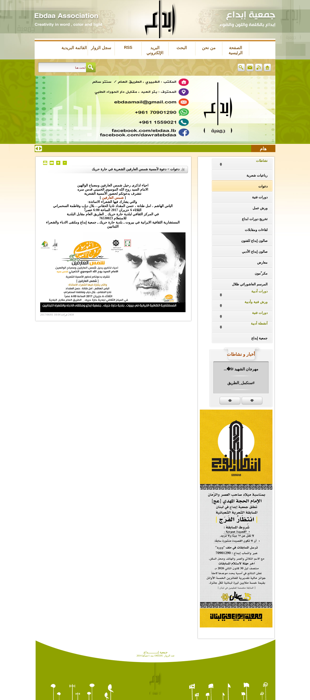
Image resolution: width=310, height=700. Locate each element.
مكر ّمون (261, 273)
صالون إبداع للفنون (254, 241)
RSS (128, 47)
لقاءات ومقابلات (256, 230)
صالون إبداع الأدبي (255, 251)
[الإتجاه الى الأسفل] (252, 400)
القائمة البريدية (74, 47)
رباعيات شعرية (257, 175)
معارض (262, 262)
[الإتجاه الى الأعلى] (230, 400)
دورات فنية (260, 197)
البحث (182, 47)
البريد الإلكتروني (155, 50)
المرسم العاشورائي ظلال (250, 284)
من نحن (209, 47)
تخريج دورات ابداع (255, 219)
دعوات (263, 186)
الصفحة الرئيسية (236, 50)
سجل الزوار (101, 47)
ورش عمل (260, 208)
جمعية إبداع (259, 338)
